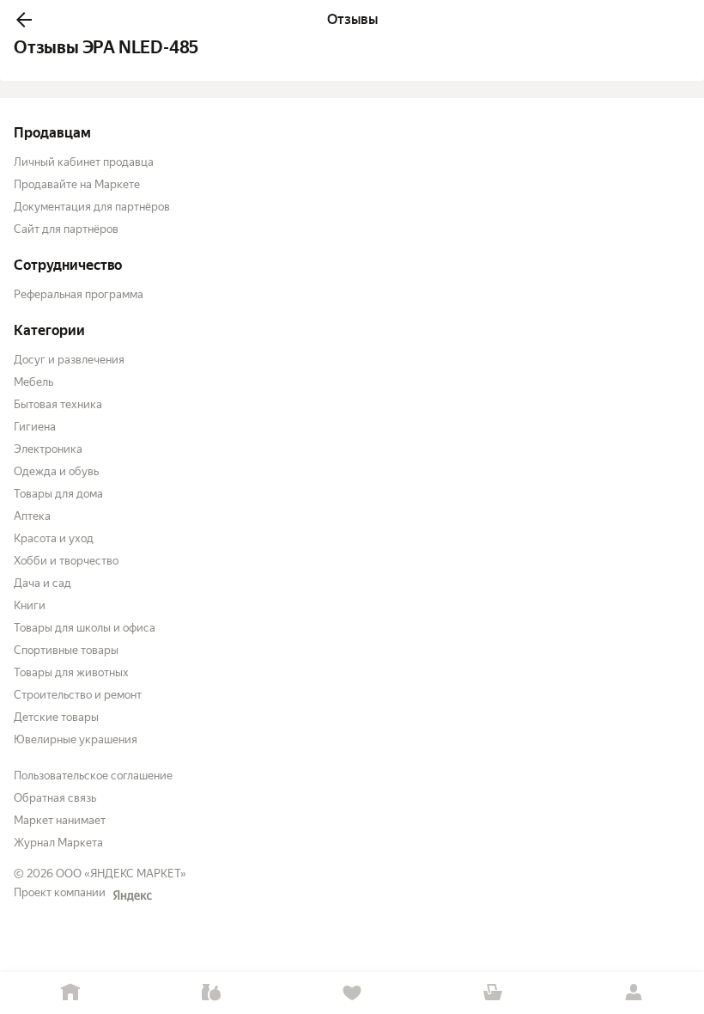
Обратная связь (55, 797)
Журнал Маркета (58, 842)
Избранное (352, 993)
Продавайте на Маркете (77, 184)
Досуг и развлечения (69, 359)
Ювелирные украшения (75, 739)
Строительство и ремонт (78, 694)
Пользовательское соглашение (93, 775)
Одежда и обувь (56, 471)
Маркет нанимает (60, 820)
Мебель (33, 382)
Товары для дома (58, 493)
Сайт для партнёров (66, 229)
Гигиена (35, 426)
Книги (30, 605)
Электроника (48, 449)
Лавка (211, 993)
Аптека (32, 516)
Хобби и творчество (66, 560)
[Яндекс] (132, 895)
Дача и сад (42, 583)
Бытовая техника (58, 404)
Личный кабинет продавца (84, 162)
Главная (70, 993)
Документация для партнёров (92, 206)
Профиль (633, 993)
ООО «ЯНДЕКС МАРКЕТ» (121, 873)
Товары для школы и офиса (84, 627)
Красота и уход (54, 538)
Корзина (492, 993)
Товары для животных (71, 672)
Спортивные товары (66, 650)
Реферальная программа (78, 294)
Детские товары (56, 717)
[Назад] (24, 19)
